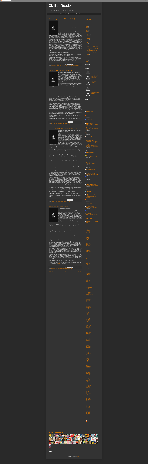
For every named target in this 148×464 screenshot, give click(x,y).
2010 (87, 31)
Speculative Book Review (90, 169)
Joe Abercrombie (88, 341)
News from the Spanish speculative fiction (92, 185)
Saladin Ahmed (88, 399)
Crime (60, 65)
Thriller (78, 65)
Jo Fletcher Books (88, 244)
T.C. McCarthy (88, 408)
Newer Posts (51, 271)
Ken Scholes (88, 354)
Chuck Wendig (88, 301)
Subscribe (86, 22)
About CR (78, 13)
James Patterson (71, 65)
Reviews (53, 13)
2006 (87, 61)
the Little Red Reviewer (90, 152)
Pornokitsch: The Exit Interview (90, 163)
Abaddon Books (88, 226)
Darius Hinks (88, 308)
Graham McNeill (88, 325)
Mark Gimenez (55, 201)
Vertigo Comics (88, 262)
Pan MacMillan (88, 251)
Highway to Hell (88, 200)
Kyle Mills (87, 360)
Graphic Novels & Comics (70, 13)
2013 (87, 27)
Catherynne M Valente (89, 294)
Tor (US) (87, 259)
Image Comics (88, 243)
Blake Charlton (88, 282)
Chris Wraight (88, 300)
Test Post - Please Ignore (89, 188)
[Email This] (67, 64)
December (88, 34)
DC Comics (87, 233)
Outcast (63, 268)
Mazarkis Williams (89, 374)
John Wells (59, 123)
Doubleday (87, 237)
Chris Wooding (88, 299)
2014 (87, 26)
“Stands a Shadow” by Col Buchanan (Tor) (95, 93)
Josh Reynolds (88, 346)
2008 (87, 58)
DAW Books (88, 232)
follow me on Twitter (96, 426)
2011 (87, 30)
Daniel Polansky (88, 307)
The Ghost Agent (65, 123)
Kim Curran (87, 358)
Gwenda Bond (88, 326)
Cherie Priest (88, 298)
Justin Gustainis (88, 347)
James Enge (88, 331)
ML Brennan (88, 365)
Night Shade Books (89, 246)
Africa (52, 65)
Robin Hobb (88, 398)
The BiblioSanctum (89, 119)
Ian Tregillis (87, 328)
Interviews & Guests (60, 13)
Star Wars (70, 268)
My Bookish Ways (89, 136)
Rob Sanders (88, 394)
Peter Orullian (88, 388)
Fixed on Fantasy (89, 203)
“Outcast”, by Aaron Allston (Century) (59, 206)
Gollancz (87, 238)
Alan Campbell (88, 273)
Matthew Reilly (88, 373)
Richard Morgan (88, 393)
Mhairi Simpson (88, 144)
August (88, 39)
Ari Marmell (87, 279)
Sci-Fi (68, 268)
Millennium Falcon (59, 235)
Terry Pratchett (88, 412)
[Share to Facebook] (71, 64)
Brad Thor (87, 286)
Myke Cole (87, 378)
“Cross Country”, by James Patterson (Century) (62, 19)
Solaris (87, 257)
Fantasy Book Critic (89, 123)
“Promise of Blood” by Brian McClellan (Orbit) (95, 87)
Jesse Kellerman (88, 339)
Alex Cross (54, 65)
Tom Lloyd (87, 414)
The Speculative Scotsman (90, 173)
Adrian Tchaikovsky (89, 272)
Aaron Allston (53, 268)
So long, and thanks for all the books (91, 192)
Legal (52, 201)
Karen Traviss (88, 351)
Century (58, 65)
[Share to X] (70, 64)
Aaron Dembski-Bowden (90, 269)
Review (75, 65)
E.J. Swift (87, 313)
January (88, 57)
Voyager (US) (88, 264)
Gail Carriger (88, 320)
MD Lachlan (88, 364)
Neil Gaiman (88, 381)
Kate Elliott (87, 352)
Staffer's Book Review (90, 159)
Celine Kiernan (88, 295)
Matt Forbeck (88, 372)
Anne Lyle (87, 278)
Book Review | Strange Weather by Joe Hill (92, 174)
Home (49, 13)
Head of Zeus (88, 239)
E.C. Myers (87, 312)
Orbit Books (87, 249)
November (88, 35)
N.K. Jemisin (88, 379)
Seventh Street (88, 256)
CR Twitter (87, 18)
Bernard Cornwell (88, 281)
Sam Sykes (87, 400)
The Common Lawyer (65, 201)
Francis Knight (88, 318)
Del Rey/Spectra (88, 236)
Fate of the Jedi (60, 268)
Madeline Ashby (88, 366)
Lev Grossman (88, 361)
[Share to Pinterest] (72, 64)
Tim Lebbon (88, 413)
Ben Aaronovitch (88, 280)
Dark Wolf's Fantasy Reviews (91, 184)
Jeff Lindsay (88, 338)
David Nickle (88, 311)
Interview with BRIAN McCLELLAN (94, 82)
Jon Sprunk (87, 345)
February (88, 55)
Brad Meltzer (88, 285)
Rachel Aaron (88, 392)
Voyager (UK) (88, 263)
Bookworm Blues (89, 127)
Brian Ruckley (88, 293)
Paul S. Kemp (88, 386)
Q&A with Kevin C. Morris (89, 116)
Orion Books (88, 250)
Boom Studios (88, 231)
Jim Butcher (88, 340)
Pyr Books (87, 252)
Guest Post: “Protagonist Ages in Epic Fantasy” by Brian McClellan (94, 76)
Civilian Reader (60, 6)
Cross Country (63, 65)
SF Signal (87, 181)
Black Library (88, 230)
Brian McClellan (88, 292)
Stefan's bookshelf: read (56, 432)
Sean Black (87, 405)
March (88, 54)
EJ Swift (87, 314)
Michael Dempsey (89, 377)
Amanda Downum (89, 275)
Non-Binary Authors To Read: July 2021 (91, 156)
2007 (87, 60)
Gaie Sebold (88, 319)
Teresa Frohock (88, 411)
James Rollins (88, 333)
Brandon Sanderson (89, 287)
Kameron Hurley (88, 348)
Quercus (87, 253)
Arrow (56, 123)
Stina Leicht (88, 407)
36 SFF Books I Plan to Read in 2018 (91, 166)
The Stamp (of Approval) (90, 206)
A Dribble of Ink (88, 191)
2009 (87, 33)
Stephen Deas (88, 406)
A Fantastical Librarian (90, 140)
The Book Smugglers (89, 155)
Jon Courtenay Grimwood (90, 344)
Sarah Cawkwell (88, 401)
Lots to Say (87, 153)
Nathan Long (88, 380)
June (88, 42)
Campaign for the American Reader (92, 115)
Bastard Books (88, 213)
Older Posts (79, 271)
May (87, 43)
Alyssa (88, 420)
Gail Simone (88, 321)
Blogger (78, 456)
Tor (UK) (87, 258)
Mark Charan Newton (89, 368)
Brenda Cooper (88, 288)
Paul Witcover (88, 387)
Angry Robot (88, 229)
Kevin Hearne (88, 355)
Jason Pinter (88, 335)
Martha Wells (88, 371)
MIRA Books (88, 245)
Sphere (61, 201)
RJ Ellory (87, 391)
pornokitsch (88, 162)
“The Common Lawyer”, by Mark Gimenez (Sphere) (63, 128)
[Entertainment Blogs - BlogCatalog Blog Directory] (92, 222)
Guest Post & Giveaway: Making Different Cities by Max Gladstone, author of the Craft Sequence (92, 215)
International (67, 65)
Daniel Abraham (88, 306)
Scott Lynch (87, 404)
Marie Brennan (88, 367)
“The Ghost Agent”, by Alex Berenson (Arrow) (61, 70)
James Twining (88, 334)
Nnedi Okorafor (88, 384)
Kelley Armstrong (88, 353)
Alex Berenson (53, 123)
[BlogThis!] (68, 64)
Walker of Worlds (89, 218)
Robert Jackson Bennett (89, 397)
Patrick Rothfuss (88, 385)
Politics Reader (88, 19)
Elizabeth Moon (88, 315)
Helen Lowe (88, 327)
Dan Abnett (87, 305)
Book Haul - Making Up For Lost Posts (91, 207)
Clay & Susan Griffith (89, 302)
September (88, 38)
